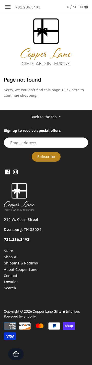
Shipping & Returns (21, 263)
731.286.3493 (27, 7)
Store (8, 250)
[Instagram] (15, 172)
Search (10, 287)
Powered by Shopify (20, 316)
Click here (70, 89)
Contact (10, 275)
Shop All (11, 256)
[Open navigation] (8, 7)
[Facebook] (7, 172)
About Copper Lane (20, 269)
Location (11, 281)
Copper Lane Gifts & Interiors (56, 311)
